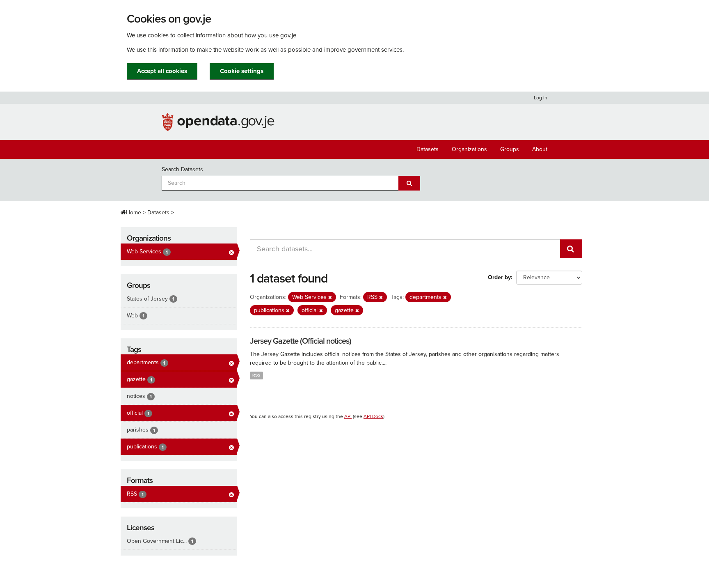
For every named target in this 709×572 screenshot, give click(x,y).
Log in (540, 98)
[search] (571, 248)
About (539, 149)
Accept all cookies (162, 71)
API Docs (373, 416)
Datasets (427, 149)
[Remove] (330, 297)
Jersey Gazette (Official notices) (300, 341)
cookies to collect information (187, 35)
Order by (499, 277)
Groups (509, 149)
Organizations (469, 149)
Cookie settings (241, 71)
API (348, 416)
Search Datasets (182, 169)
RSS (256, 375)
